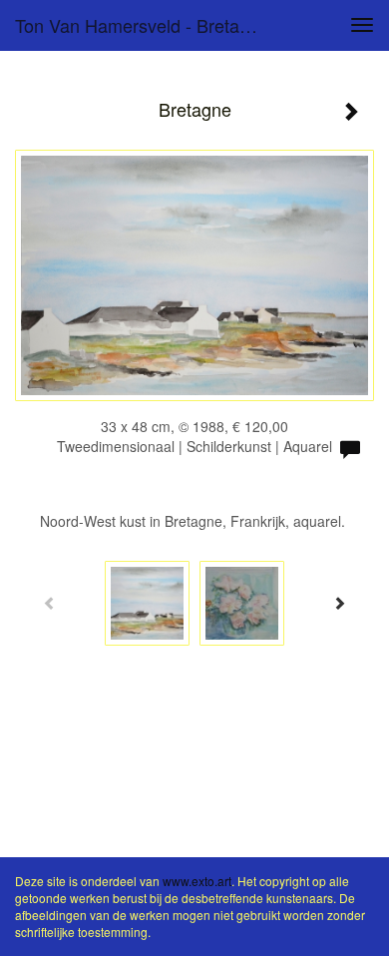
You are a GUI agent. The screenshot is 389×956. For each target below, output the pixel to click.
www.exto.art (197, 880)
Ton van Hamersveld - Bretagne (142, 25)
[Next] (339, 603)
